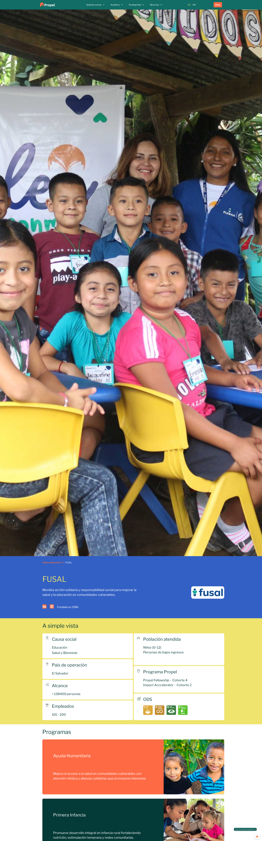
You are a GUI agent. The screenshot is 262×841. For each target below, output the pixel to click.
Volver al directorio (51, 562)
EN (194, 4)
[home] (57, 5)
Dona (217, 4)
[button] (95, 5)
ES (189, 4)
